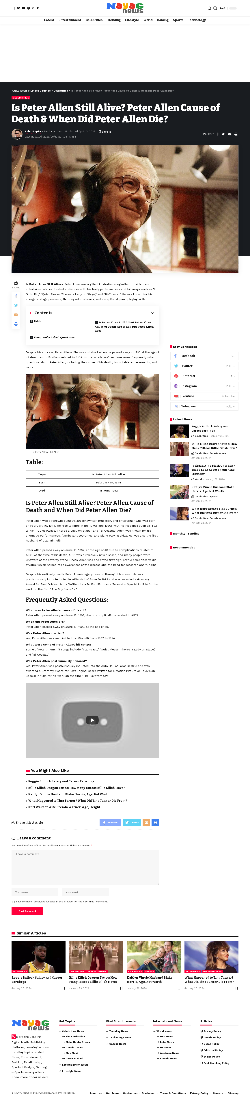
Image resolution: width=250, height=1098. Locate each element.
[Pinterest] (28, 8)
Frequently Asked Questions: (54, 337)
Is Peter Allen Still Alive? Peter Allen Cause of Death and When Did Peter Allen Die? (124, 326)
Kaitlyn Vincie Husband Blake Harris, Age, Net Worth (69, 794)
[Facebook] (14, 8)
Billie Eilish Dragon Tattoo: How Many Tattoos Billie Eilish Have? (76, 788)
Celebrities (21, 98)
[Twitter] (18, 8)
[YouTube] (23, 8)
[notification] (210, 8)
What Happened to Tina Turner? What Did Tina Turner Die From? (77, 800)
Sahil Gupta (33, 131)
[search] (215, 8)
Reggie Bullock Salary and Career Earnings (61, 781)
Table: (38, 321)
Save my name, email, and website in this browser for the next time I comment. (62, 901)
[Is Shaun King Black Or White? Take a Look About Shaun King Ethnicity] (179, 470)
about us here (38, 1077)
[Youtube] (204, 396)
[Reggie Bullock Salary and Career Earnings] (179, 431)
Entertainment (218, 453)
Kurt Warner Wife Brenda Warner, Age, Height (64, 807)
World (198, 479)
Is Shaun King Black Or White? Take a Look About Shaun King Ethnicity (213, 470)
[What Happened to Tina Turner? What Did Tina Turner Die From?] (179, 513)
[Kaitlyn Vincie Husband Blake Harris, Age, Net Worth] (179, 492)
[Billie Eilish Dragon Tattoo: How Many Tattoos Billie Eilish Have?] (179, 449)
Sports (214, 496)
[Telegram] (37, 8)
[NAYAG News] (125, 8)
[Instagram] (33, 8)
